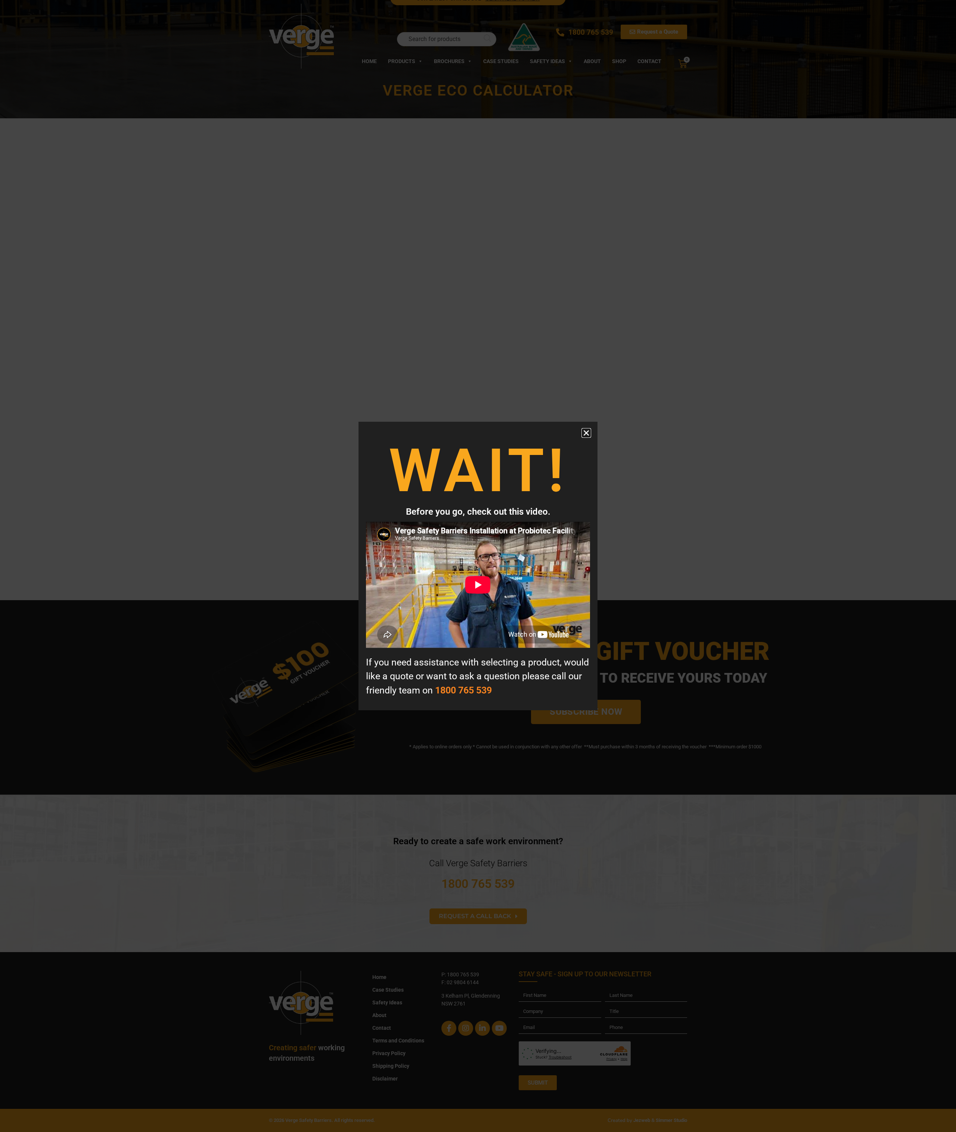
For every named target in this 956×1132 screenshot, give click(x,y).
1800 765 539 (463, 690)
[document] (478, 566)
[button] (586, 433)
